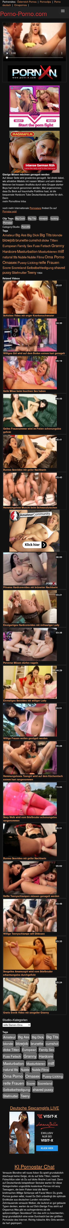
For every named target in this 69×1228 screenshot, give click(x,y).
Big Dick (33, 235)
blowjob (43, 218)
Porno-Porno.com (23, 13)
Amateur (9, 235)
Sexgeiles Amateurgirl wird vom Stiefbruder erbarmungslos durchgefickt (28, 973)
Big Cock (20, 218)
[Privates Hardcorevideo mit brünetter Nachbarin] (34, 568)
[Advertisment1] (34, 106)
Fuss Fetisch (42, 245)
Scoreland (19, 267)
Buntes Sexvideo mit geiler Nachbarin (24, 469)
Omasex (10, 262)
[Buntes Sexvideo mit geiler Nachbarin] (34, 451)
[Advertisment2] (34, 152)
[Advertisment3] (34, 531)
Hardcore (9, 251)
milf (61, 251)
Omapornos (20, 5)
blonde (57, 235)
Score (7, 267)
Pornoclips (45, 1)
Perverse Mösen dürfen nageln (20, 662)
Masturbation (27, 251)
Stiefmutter (19, 272)
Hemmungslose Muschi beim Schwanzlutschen (30, 507)
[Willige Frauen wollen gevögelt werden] (34, 720)
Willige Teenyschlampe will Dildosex (24, 933)
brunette (22, 240)
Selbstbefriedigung (40, 267)
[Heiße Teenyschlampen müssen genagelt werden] (34, 877)
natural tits (10, 257)
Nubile (22, 257)
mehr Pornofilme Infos (14, 201)
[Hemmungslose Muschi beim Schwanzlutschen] (34, 489)
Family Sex (24, 246)
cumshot (35, 240)
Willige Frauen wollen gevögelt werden (25, 738)
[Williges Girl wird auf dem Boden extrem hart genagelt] (34, 334)
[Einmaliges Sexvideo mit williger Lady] (34, 682)
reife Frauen (49, 262)
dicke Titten (50, 240)
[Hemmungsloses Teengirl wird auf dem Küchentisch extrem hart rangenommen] (34, 757)
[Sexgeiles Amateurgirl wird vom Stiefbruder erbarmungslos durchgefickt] (34, 953)
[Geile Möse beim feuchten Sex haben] (34, 372)
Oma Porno (54, 256)
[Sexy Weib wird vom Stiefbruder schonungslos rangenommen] (34, 798)
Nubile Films (35, 257)
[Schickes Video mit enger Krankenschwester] (34, 297)
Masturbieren (47, 251)
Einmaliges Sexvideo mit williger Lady (24, 700)
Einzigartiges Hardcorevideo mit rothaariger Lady (31, 625)
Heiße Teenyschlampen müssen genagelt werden (31, 896)
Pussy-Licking (28, 262)
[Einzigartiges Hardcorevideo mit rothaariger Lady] (34, 606)
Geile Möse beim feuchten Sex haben (24, 391)
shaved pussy (43, 1089)
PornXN (26, 226)
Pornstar (7, 222)
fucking (54, 218)
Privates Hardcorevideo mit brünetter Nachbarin (30, 587)
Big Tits (32, 218)
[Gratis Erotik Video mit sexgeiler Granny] (34, 994)
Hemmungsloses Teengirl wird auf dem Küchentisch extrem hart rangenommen (33, 777)
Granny (57, 245)
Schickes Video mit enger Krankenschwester (28, 315)
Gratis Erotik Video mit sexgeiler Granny (26, 1012)
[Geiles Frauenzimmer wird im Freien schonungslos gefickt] (34, 410)
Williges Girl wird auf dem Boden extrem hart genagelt (34, 353)
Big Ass (20, 234)
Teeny (31, 272)
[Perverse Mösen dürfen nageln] (34, 644)
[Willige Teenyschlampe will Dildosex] (34, 915)
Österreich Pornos (27, 1)
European (10, 245)
